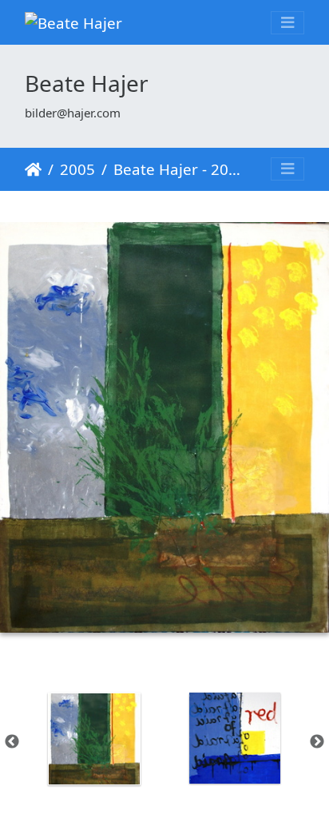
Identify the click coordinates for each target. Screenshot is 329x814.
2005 (77, 169)
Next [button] (317, 742)
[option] (94, 739)
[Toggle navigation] (287, 22)
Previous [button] (12, 742)
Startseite (33, 169)
